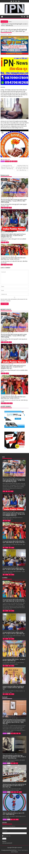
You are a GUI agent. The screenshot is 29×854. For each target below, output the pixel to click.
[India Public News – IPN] (2, 16)
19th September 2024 (8, 566)
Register (4, 841)
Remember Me (6, 836)
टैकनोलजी (8, 733)
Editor (10, 34)
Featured (2, 161)
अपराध (2, 207)
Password (4, 831)
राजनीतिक (5, 264)
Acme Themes (14, 851)
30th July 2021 (6, 811)
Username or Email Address (8, 826)
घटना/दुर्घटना (7, 161)
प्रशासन (12, 792)
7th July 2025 (4, 232)
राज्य (12, 161)
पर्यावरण (14, 733)
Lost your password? (7, 843)
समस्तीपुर (16, 161)
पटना (11, 733)
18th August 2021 (7, 782)
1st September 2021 (8, 718)
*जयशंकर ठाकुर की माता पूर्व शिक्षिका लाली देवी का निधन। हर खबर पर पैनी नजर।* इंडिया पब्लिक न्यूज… (7, 167)
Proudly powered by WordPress (9, 850)
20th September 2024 (6, 256)
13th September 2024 (8, 684)
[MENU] (28, 17)
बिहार (10, 161)
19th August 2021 (7, 753)
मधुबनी (14, 763)
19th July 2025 (4, 197)
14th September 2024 (8, 657)
